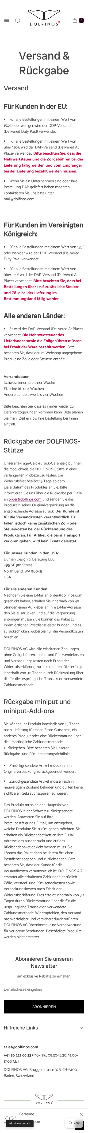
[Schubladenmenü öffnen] (6, 20)
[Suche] (18, 20)
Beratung (26, 1114)
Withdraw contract (19, 1123)
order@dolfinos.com (25, 499)
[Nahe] (81, 1114)
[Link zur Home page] (44, 1100)
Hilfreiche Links (21, 1028)
